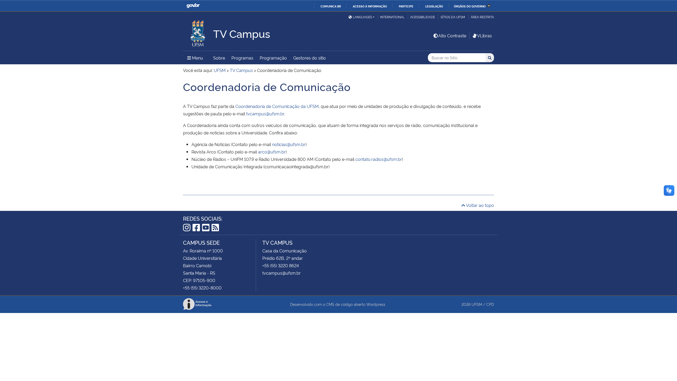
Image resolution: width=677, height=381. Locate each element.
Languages (362, 17)
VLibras (484, 35)
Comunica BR (331, 6)
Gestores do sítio (309, 58)
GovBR (193, 5)
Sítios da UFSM (453, 17)
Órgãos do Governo (470, 6)
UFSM (477, 304)
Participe (406, 6)
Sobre (219, 58)
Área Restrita (482, 17)
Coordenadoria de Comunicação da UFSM (277, 106)
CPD (490, 304)
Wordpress (375, 304)
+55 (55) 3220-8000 (202, 288)
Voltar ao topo (479, 205)
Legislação (434, 6)
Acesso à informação (370, 6)
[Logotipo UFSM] (198, 32)
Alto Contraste (452, 35)
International (392, 17)
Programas (242, 58)
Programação (273, 58)
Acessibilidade (422, 17)
